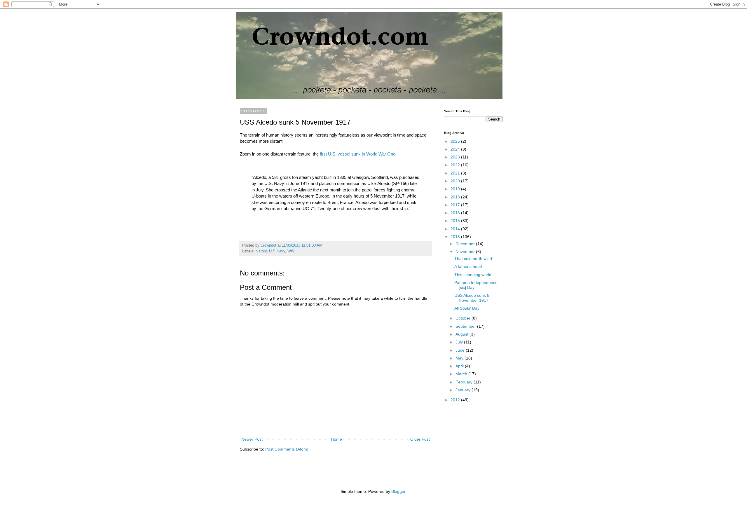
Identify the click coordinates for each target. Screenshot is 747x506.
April (460, 366)
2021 (456, 173)
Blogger (398, 491)
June (460, 350)
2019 (456, 188)
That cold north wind (473, 258)
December (465, 243)
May (460, 358)
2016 (456, 212)
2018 (456, 197)
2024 (456, 149)
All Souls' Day (466, 308)
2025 (456, 141)
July (459, 342)
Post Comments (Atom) (286, 449)
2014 (456, 228)
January (463, 390)
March (461, 373)
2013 (456, 236)
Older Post (420, 439)
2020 (456, 181)
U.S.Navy (277, 251)
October (463, 318)
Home (336, 439)
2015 (456, 220)
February (464, 382)
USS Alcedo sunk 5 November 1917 (471, 298)
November (465, 251)
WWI (291, 251)
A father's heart (468, 266)
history (261, 251)
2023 (456, 157)
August (462, 334)
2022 (456, 165)
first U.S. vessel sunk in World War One (357, 153)
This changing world (472, 274)
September (466, 326)
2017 (456, 205)
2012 (456, 399)
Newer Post (252, 439)
